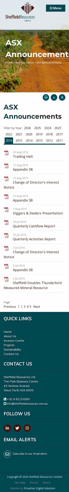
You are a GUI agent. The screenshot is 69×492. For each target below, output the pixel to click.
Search (47, 482)
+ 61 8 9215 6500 (18, 399)
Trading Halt (23, 156)
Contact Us (11, 354)
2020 (29, 134)
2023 (57, 128)
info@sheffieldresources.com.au (27, 403)
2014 (29, 141)
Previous (10, 307)
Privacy (34, 482)
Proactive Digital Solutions (39, 488)
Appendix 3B (23, 169)
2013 (39, 141)
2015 (19, 141)
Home (8, 332)
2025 (37, 128)
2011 (59, 141)
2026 (27, 128)
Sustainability (12, 349)
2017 (59, 134)
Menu (56, 8)
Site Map (20, 482)
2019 (39, 134)
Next (36, 307)
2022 (9, 134)
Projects (9, 345)
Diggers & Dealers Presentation (38, 213)
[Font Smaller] (54, 97)
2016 (9, 141)
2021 (19, 134)
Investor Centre (14, 340)
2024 (47, 128)
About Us (10, 336)
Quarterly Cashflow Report (34, 226)
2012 (49, 141)
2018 (49, 134)
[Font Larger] (62, 97)
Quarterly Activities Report (34, 239)
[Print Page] (46, 97)
